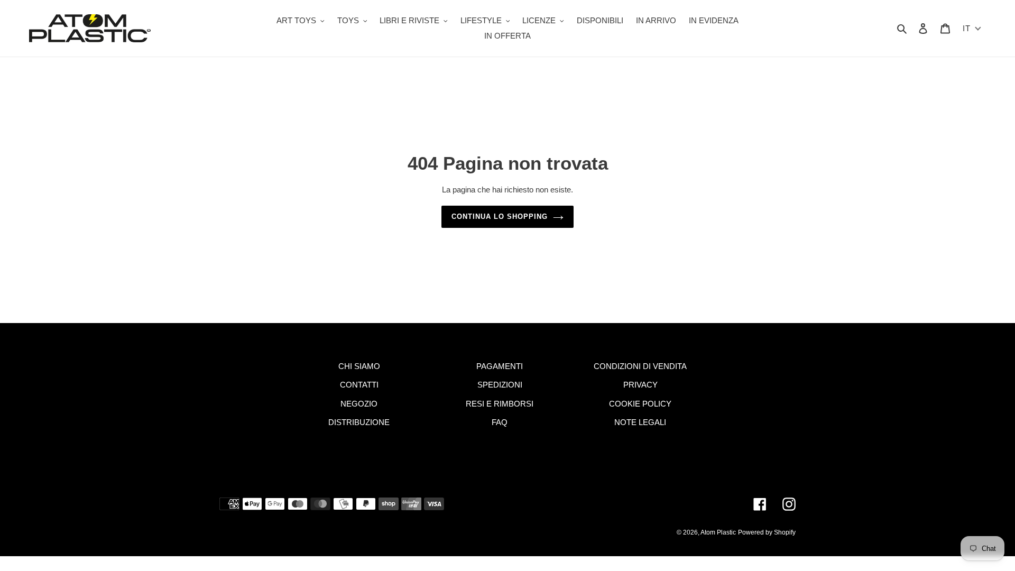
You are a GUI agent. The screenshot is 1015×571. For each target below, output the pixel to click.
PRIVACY (640, 384)
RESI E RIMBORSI (499, 403)
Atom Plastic (718, 532)
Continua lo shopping (499, 216)
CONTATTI (359, 384)
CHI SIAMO (359, 366)
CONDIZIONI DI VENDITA (640, 366)
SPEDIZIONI (499, 384)
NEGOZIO (358, 403)
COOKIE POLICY (640, 403)
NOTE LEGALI (640, 422)
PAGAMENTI (499, 366)
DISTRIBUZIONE (359, 422)
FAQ (500, 422)
